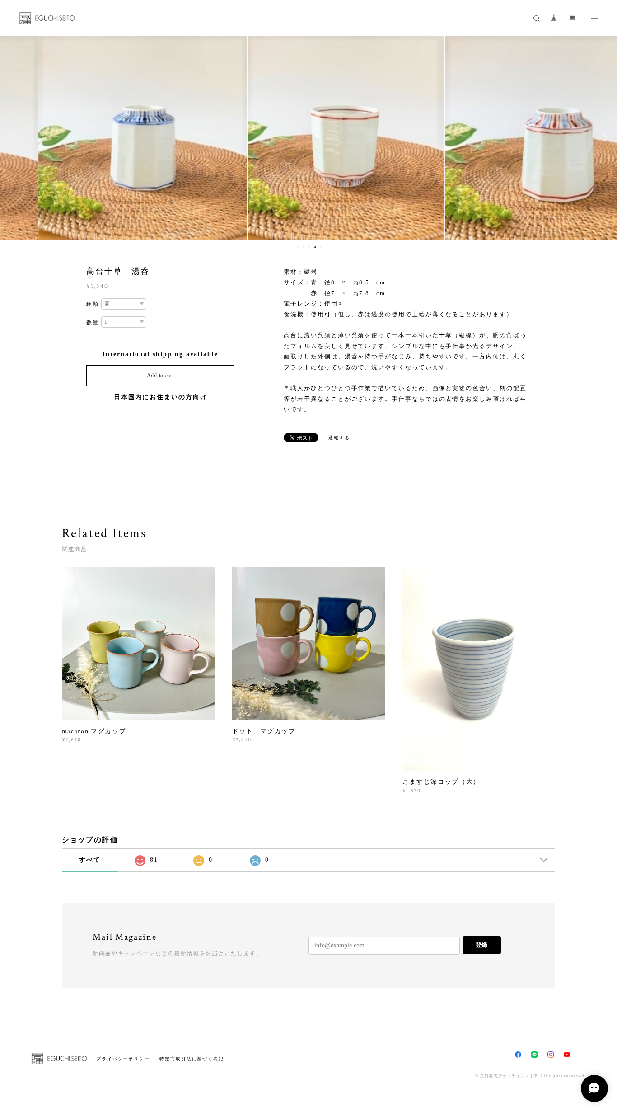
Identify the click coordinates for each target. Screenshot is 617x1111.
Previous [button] (13, 137)
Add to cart (160, 375)
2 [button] (303, 247)
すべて (90, 860)
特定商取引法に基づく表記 (191, 1058)
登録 (481, 945)
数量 (92, 322)
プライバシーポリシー (123, 1058)
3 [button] (309, 247)
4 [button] (315, 247)
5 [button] (321, 247)
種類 (92, 304)
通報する (339, 437)
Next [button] (603, 137)
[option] (105, 138)
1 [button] (298, 247)
